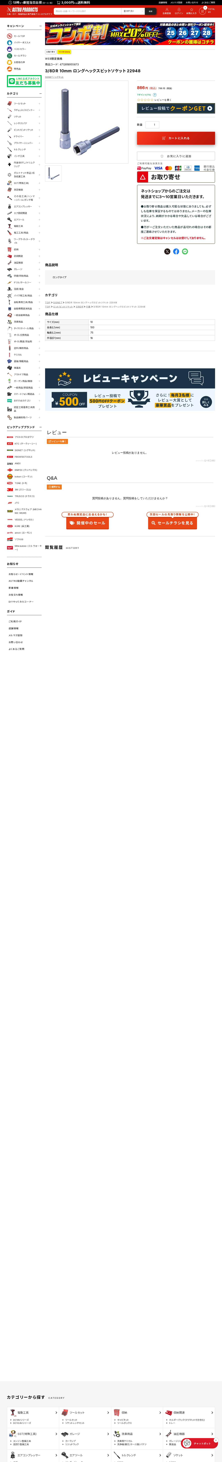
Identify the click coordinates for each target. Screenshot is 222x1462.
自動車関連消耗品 (23, 308)
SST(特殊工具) (21, 183)
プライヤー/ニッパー (23, 143)
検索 (150, 11)
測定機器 (18, 189)
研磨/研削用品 (21, 275)
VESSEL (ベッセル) (24, 519)
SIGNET (57, 302)
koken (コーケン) (23, 476)
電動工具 (18, 226)
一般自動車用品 (22, 315)
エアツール (19, 219)
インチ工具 (19, 156)
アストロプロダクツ (24, 437)
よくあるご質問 (208, 2)
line (185, 251)
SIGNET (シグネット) (25, 450)
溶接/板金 (19, 289)
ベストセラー (20, 49)
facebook (176, 251)
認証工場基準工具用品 (24, 409)
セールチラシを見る (172, 519)
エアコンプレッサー (23, 206)
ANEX (18, 463)
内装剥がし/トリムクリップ (24, 164)
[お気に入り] (192, 11)
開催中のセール (88, 519)
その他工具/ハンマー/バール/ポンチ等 (24, 198)
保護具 (17, 367)
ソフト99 (19, 539)
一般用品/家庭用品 (23, 387)
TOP (47, 302)
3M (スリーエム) (23, 489)
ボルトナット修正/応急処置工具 (24, 174)
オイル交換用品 (21, 335)
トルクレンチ (20, 149)
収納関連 (18, 256)
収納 (16, 249)
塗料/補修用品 (21, 348)
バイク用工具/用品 (23, 295)
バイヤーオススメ (22, 42)
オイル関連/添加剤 (23, 341)
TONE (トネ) (21, 483)
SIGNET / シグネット (54, 77)
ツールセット (20, 103)
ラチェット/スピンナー (24, 110)
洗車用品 (18, 321)
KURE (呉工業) (22, 526)
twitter (167, 251)
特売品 (17, 68)
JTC (17, 502)
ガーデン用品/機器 (23, 381)
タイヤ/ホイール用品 (24, 328)
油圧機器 (18, 262)
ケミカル (18, 354)
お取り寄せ (50, 52)
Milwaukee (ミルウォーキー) (28, 547)
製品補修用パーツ (23, 417)
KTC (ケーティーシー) (26, 443)
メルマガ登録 (176, 2)
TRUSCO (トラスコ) (25, 496)
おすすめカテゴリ (22, 400)
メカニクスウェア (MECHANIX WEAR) (28, 511)
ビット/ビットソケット (23, 129)
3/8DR (79, 306)
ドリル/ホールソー (22, 282)
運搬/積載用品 (21, 361)
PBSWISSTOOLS (23, 456)
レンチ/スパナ (20, 123)
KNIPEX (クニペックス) (26, 470)
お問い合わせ (192, 2)
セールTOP (19, 36)
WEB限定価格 (64, 52)
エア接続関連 (20, 213)
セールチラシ (20, 55)
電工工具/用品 (21, 232)
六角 (88, 306)
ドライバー (19, 136)
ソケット (17, 116)
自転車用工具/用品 (23, 302)
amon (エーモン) (23, 532)
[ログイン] (179, 11)
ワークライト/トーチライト (24, 241)
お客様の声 (19, 62)
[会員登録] (166, 11)
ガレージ (18, 269)
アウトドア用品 (21, 374)
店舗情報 (163, 2)
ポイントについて (154, 95)
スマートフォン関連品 (24, 394)
